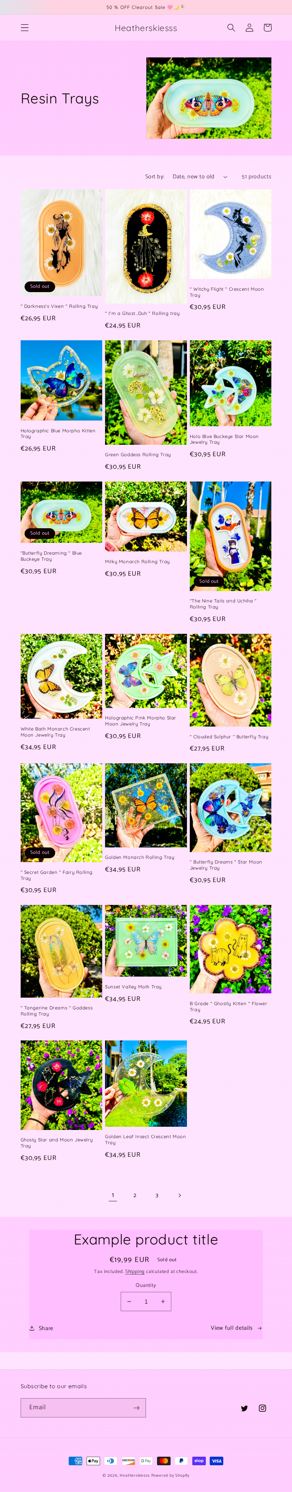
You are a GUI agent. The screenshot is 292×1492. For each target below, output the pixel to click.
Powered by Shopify (170, 1475)
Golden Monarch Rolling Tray (139, 857)
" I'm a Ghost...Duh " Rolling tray (142, 313)
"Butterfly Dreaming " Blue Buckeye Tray (51, 556)
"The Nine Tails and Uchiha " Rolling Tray (223, 604)
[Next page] (179, 1195)
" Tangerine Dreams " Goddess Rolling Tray (57, 1011)
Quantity (146, 1285)
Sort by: (155, 177)
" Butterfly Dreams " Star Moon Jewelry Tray (226, 865)
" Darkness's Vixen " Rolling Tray (59, 306)
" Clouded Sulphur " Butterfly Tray (229, 736)
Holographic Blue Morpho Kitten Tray (58, 433)
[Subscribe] (136, 1407)
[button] (25, 28)
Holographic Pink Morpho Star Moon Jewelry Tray (140, 721)
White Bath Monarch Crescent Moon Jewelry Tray (55, 732)
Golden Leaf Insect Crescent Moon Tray (145, 1139)
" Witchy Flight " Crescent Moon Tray (227, 292)
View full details (232, 1328)
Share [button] (46, 1328)
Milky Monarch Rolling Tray (137, 561)
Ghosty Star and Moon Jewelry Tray (57, 1143)
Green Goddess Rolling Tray (138, 454)
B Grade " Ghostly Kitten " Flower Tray (228, 1006)
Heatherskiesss (135, 1475)
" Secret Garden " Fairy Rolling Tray (57, 875)
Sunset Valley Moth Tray (133, 986)
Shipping (135, 1271)
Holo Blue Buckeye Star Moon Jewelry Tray (224, 439)
